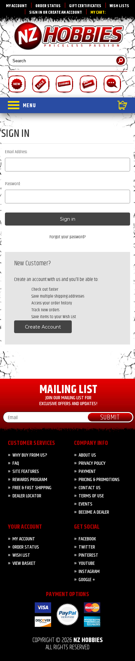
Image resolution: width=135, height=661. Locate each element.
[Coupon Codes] (88, 84)
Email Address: (16, 152)
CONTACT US (90, 488)
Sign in (35, 12)
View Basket (24, 563)
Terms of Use (91, 496)
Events (85, 504)
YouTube (87, 563)
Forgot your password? (67, 237)
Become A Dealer (94, 512)
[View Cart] (81, 105)
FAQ (15, 463)
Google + (87, 580)
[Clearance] (64, 84)
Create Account (43, 327)
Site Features (25, 471)
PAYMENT (87, 471)
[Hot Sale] (40, 84)
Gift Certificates (85, 6)
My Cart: (98, 12)
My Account (16, 6)
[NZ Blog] (112, 84)
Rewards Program (29, 480)
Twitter (87, 547)
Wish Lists (119, 6)
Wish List (21, 555)
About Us (87, 455)
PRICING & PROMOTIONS (99, 480)
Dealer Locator (26, 496)
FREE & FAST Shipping (31, 488)
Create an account (65, 12)
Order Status (48, 6)
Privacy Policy (92, 463)
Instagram (89, 571)
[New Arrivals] (17, 84)
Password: (13, 184)
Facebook (87, 539)
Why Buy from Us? (29, 455)
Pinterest (88, 555)
